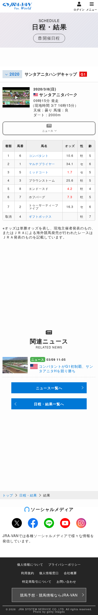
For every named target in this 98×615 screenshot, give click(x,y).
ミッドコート (38, 172)
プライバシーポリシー (64, 564)
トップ (8, 495)
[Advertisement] (49, 60)
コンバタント (38, 155)
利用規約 (27, 573)
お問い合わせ (66, 581)
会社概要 (70, 573)
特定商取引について (37, 581)
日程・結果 (28, 495)
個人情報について (30, 564)
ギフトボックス (40, 216)
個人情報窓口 (49, 573)
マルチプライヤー (42, 164)
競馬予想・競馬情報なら (49, 594)
